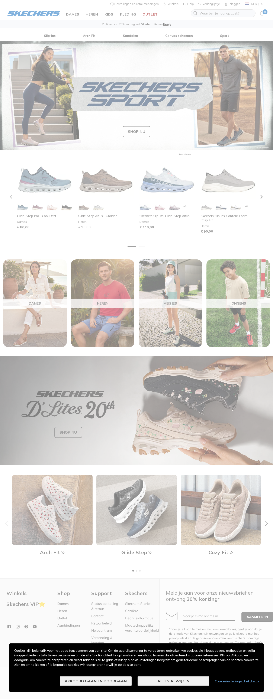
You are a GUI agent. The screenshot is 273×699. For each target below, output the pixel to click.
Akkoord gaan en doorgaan (96, 681)
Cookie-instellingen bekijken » (237, 681)
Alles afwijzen (173, 681)
